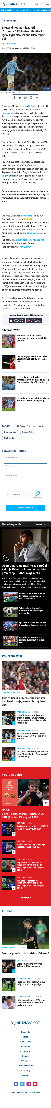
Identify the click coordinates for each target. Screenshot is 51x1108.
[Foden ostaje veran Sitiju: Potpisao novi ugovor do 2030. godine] (8, 341)
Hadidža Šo (9, 438)
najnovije (25, 1032)
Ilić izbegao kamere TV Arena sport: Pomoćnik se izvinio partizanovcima (31, 1002)
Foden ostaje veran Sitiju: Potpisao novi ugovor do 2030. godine (32, 338)
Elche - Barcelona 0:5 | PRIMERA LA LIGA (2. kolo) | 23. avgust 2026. (22, 815)
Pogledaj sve (41, 524)
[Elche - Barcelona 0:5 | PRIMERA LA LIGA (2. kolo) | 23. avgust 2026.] (25, 792)
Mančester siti (38, 426)
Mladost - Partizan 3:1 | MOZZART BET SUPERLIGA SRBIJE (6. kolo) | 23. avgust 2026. (30, 885)
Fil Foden (32, 106)
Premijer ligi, (8, 113)
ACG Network (25, 1051)
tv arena (15, 1092)
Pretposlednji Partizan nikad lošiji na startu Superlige (31, 983)
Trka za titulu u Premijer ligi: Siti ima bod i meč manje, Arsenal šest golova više (23, 701)
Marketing (25, 1070)
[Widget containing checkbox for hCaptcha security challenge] (24, 494)
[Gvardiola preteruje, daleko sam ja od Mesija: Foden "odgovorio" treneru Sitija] (8, 754)
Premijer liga (10, 21)
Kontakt (25, 1075)
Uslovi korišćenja (25, 1066)
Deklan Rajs (27, 432)
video (25, 1037)
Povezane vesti (11, 330)
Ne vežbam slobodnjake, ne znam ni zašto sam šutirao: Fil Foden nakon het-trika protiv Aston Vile (31, 719)
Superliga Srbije (10, 947)
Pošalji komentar (25, 507)
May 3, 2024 (25, 246)
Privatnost (25, 1061)
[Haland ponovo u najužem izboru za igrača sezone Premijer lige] (8, 404)
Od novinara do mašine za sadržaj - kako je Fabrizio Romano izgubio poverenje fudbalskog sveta (25, 569)
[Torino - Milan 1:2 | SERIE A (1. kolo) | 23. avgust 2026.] (8, 847)
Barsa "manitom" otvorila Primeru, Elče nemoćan (29, 965)
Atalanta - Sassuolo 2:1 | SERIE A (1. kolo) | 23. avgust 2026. (32, 827)
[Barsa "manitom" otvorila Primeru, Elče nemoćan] (8, 966)
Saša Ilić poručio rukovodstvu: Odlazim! (25, 953)
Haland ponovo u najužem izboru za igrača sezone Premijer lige (33, 399)
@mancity (32, 233)
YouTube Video (12, 775)
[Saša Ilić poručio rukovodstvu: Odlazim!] (25, 932)
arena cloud (25, 1041)
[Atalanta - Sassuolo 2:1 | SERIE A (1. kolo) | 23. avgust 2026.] (8, 829)
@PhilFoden (26, 215)
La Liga (20, 960)
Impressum (25, 1046)
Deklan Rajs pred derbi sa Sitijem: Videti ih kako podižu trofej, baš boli (33, 359)
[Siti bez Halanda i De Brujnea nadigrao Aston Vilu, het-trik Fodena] (8, 736)
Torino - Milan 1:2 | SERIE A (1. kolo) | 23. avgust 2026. (31, 845)
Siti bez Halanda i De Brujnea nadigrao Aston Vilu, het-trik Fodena (31, 736)
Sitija (4, 175)
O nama (25, 1056)
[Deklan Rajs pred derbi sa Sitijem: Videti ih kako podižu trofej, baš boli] (8, 362)
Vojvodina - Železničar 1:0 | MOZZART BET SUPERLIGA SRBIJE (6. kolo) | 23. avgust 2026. (30, 866)
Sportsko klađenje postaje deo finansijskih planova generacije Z (33, 625)
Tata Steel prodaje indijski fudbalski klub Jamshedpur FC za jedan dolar (32, 611)
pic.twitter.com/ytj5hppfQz (30, 240)
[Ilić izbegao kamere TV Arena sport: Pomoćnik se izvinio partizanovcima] (8, 1002)
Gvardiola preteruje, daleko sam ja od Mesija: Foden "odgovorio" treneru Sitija (32, 754)
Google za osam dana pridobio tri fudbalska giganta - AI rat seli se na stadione (32, 596)
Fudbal (7, 911)
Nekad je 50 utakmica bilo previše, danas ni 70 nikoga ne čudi (32, 640)
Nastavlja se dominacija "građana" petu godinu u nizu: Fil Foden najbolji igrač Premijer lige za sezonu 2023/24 (33, 380)
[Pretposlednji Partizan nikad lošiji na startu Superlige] (8, 984)
